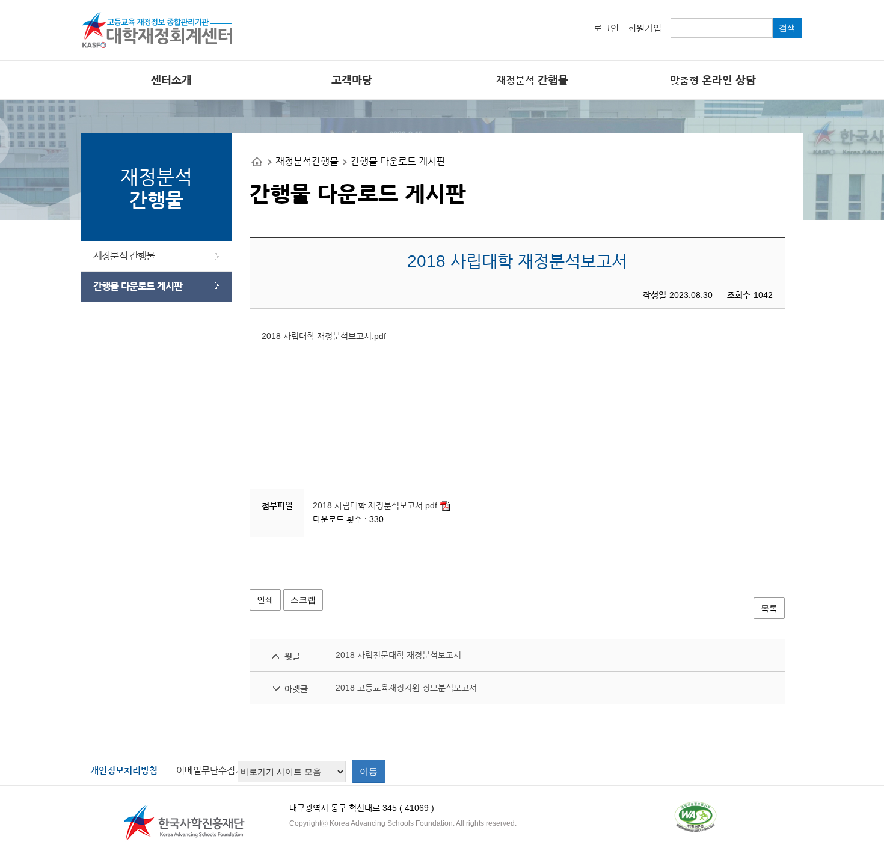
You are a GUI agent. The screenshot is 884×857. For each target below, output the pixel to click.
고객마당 (351, 79)
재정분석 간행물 (124, 255)
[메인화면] (159, 25)
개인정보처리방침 (124, 770)
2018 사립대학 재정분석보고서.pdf (324, 336)
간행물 (532, 79)
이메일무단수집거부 (214, 770)
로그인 (606, 28)
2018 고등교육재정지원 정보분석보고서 (406, 687)
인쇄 (265, 600)
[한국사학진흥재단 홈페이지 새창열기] (183, 823)
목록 (769, 608)
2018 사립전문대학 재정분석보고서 (398, 655)
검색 (787, 27)
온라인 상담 (713, 79)
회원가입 (644, 28)
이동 (369, 771)
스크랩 (303, 600)
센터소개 (171, 79)
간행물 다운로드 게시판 (137, 286)
